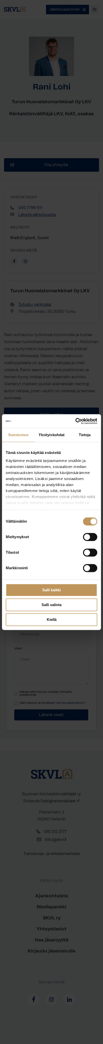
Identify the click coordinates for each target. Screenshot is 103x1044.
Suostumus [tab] (18, 435)
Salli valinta (52, 605)
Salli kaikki (51, 590)
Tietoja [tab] (85, 435)
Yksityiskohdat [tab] (51, 435)
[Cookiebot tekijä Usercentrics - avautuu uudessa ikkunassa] (75, 421)
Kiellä (51, 619)
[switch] (90, 537)
